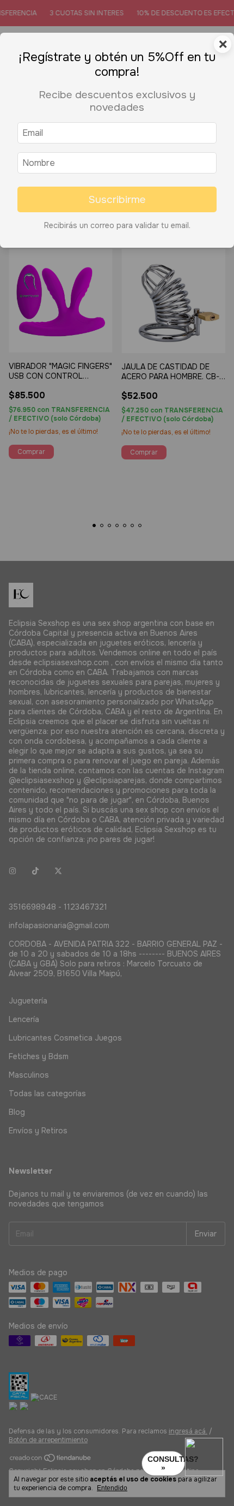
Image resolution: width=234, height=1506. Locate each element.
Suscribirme (117, 199)
